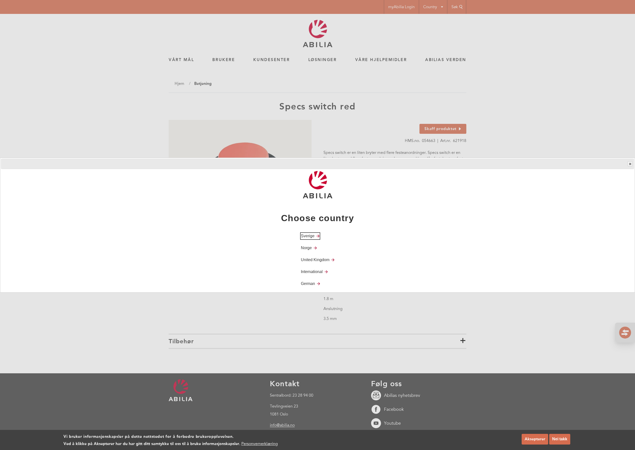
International (312, 271)
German (308, 283)
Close (630, 163)
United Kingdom (315, 259)
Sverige (308, 236)
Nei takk (559, 439)
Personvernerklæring (259, 443)
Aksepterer (535, 439)
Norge (306, 247)
